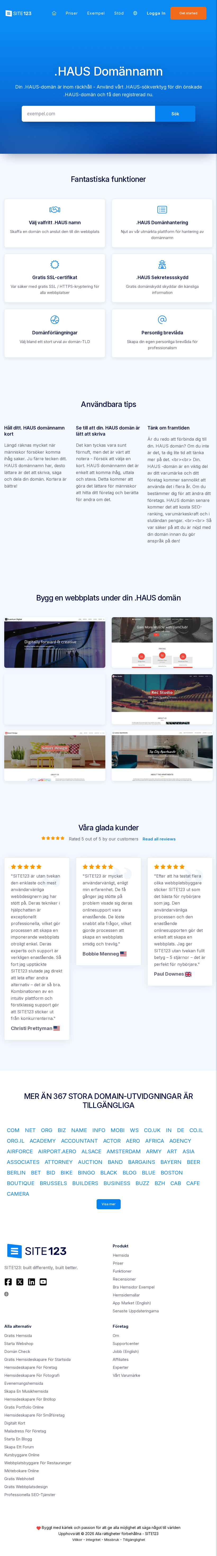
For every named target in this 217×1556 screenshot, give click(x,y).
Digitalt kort (14, 1423)
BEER (193, 1162)
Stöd (119, 13)
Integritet (93, 1539)
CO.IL (196, 1130)
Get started (188, 13)
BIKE (67, 1172)
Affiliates (121, 1359)
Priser (72, 13)
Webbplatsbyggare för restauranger (37, 1462)
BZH (160, 1183)
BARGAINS (141, 1162)
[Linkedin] (31, 1282)
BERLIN (16, 1172)
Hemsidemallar (126, 1295)
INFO (98, 1130)
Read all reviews (159, 838)
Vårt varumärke (126, 1375)
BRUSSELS (53, 1183)
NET (30, 1130)
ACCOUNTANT (79, 1141)
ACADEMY (43, 1141)
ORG (46, 1130)
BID (50, 1172)
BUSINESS (116, 1183)
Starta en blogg (18, 1438)
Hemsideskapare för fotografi (32, 1375)
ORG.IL (15, 1141)
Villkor (77, 1539)
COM (13, 1130)
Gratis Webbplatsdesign (26, 1486)
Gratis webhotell (19, 1478)
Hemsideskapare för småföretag (34, 1415)
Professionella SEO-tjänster (29, 1494)
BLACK (108, 1172)
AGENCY (180, 1141)
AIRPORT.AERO (57, 1151)
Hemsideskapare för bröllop (30, 1399)
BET (36, 1172)
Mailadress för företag (25, 1431)
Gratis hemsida (18, 1335)
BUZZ (142, 1183)
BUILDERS (85, 1183)
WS (134, 1130)
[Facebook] (8, 1282)
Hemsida (121, 1255)
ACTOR (112, 1141)
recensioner (124, 1279)
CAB (175, 1183)
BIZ (62, 1130)
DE (180, 1130)
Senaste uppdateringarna (136, 1310)
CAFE (193, 1183)
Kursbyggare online (21, 1454)
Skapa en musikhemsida (26, 1391)
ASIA (189, 1151)
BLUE (148, 1172)
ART (172, 1151)
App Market (132, 1302)
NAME (79, 1130)
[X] (20, 1282)
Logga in (156, 13)
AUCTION (90, 1162)
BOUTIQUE (20, 1183)
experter (120, 1367)
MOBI (118, 1130)
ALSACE (91, 1151)
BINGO (86, 1172)
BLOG (130, 1172)
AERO (133, 1141)
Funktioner (122, 1271)
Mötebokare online (21, 1470)
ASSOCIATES (23, 1162)
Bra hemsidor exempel (134, 1287)
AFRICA (154, 1141)
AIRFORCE (20, 1151)
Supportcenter (126, 1343)
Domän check (17, 1351)
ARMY (154, 1151)
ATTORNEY (59, 1162)
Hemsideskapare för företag (30, 1367)
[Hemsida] (54, 13)
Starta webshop (18, 1343)
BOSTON (172, 1172)
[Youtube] (43, 1282)
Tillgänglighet (134, 1539)
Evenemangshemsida (23, 1383)
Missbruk (111, 1539)
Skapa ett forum (19, 1446)
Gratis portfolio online (24, 1407)
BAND (115, 1162)
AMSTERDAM (124, 1151)
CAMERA (18, 1194)
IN (169, 1130)
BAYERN (171, 1162)
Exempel (96, 13)
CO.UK (152, 1130)
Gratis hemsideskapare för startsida (37, 1359)
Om (116, 1335)
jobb (126, 1351)
